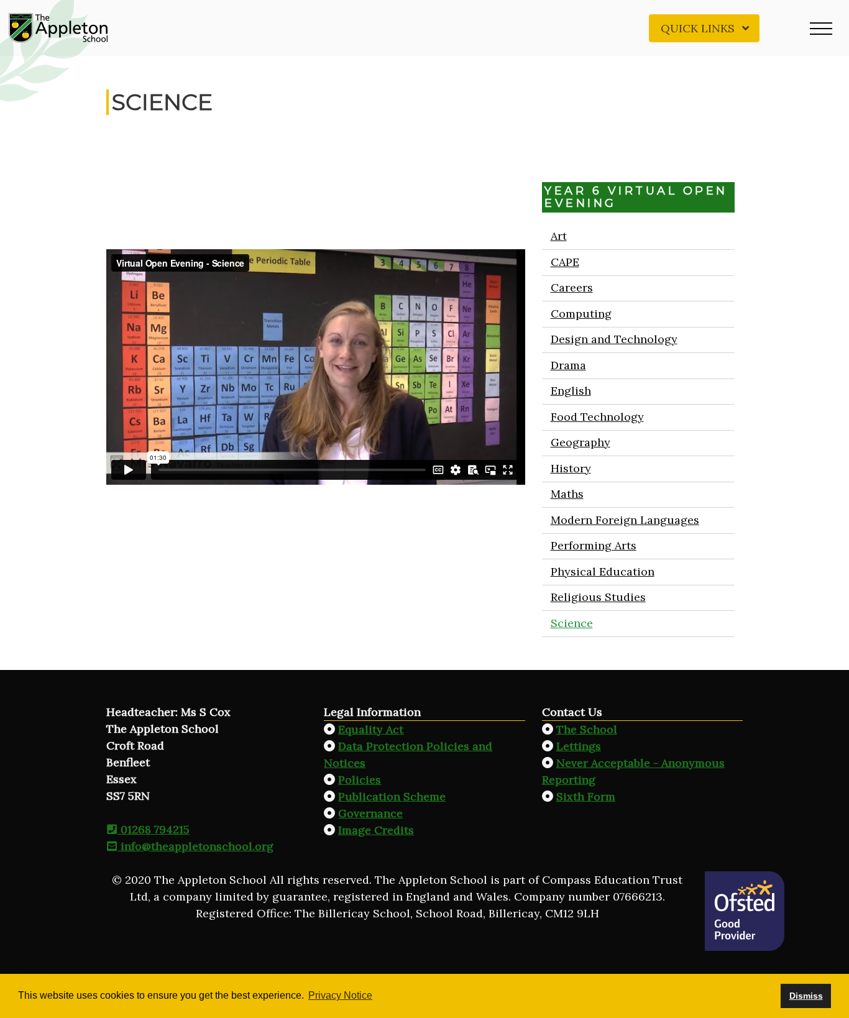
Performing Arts (593, 545)
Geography (580, 442)
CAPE (564, 262)
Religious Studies (597, 597)
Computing (580, 313)
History (570, 468)
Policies (359, 780)
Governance (370, 813)
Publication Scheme (392, 796)
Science (571, 623)
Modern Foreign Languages (624, 520)
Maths (566, 494)
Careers (571, 287)
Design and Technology (613, 339)
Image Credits (376, 830)
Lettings (578, 746)
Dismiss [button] (806, 996)
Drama (567, 365)
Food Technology (596, 417)
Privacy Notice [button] (340, 995)
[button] (821, 28)
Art (558, 236)
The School (586, 729)
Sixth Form (585, 796)
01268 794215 (153, 829)
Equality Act (370, 729)
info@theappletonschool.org (195, 846)
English (570, 390)
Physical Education (602, 571)
